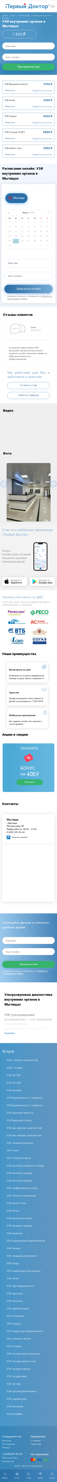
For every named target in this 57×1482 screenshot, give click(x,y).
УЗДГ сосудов (15, 1068)
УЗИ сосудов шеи (16, 1376)
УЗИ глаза (12, 1150)
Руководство (8, 1461)
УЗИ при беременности (20, 1286)
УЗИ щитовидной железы (22, 1391)
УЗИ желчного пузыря (19, 1173)
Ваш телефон (13, 57)
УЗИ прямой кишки (18, 1309)
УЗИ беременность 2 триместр (25, 1098)
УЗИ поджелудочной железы (23, 1271)
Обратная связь (9, 1458)
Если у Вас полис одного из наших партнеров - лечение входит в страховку (26, 603)
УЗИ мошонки (15, 1233)
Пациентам (36, 1444)
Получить (30, 782)
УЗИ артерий (14, 1090)
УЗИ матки (13, 1211)
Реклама (6, 1448)
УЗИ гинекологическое (20, 1143)
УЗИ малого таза (16, 1203)
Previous (3, 484)
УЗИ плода (13, 1263)
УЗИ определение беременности (26, 1241)
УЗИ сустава (14, 1384)
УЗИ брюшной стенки (19, 1120)
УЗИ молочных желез (19, 1218)
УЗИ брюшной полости (20, 1113)
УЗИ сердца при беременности (25, 1331)
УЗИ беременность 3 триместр (25, 1105)
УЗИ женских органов (19, 1181)
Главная (5, 15)
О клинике (36, 1441)
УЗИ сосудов (14, 1346)
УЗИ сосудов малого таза (21, 1361)
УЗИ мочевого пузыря (19, 1226)
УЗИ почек (13, 1278)
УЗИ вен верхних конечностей (24, 1128)
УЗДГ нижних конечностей (22, 1060)
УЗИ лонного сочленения (21, 1196)
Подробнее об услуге (42, 91)
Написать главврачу (28, 395)
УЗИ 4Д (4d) (14, 1083)
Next (53, 484)
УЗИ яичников (15, 1406)
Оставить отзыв (28, 385)
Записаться (10, 91)
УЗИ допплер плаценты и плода (25, 1166)
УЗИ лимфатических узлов (22, 1188)
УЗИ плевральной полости (22, 1256)
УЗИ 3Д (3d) (13, 1075)
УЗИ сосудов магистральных (23, 1354)
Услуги (13, 15)
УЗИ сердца (13, 1324)
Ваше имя (11, 46)
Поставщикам (8, 1444)
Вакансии (6, 1441)
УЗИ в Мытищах (24, 15)
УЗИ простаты (15, 1294)
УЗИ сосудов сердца (18, 1369)
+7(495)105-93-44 (12, 1454)
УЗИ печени (13, 1248)
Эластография (14, 1414)
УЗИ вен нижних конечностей (24, 1135)
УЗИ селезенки (15, 1316)
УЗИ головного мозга (19, 1158)
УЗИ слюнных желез (19, 1339)
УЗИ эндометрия (16, 1399)
